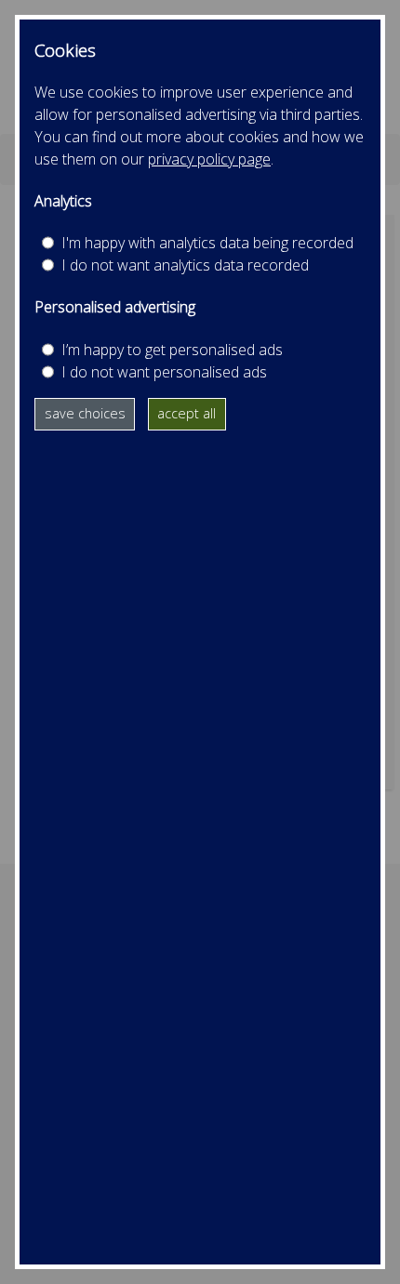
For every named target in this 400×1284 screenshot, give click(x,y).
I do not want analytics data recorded (185, 265)
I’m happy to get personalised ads (172, 349)
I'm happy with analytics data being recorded (207, 242)
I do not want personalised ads (164, 372)
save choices (85, 413)
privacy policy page (209, 159)
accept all (186, 413)
